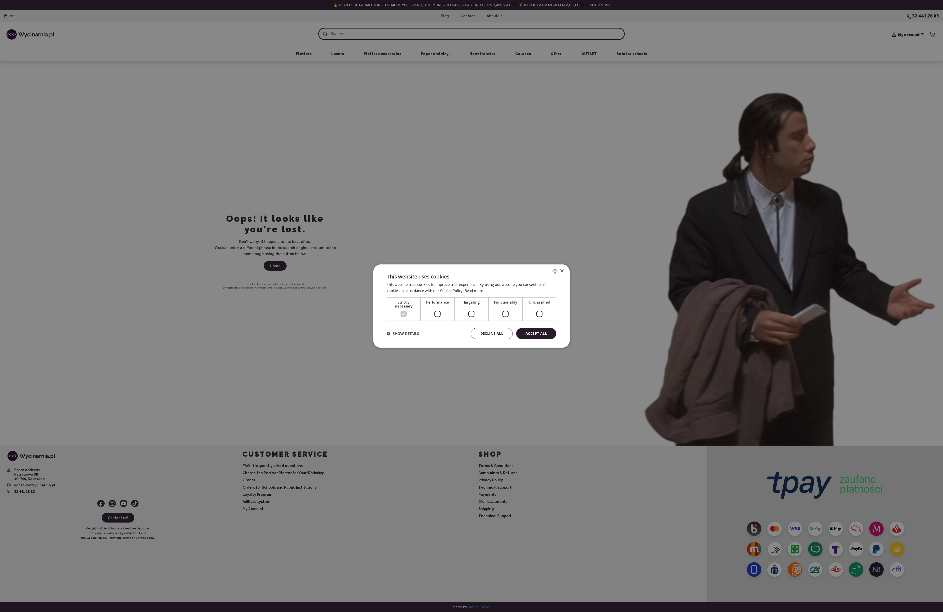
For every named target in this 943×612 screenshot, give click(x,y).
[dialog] (471, 306)
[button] (403, 333)
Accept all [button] (536, 333)
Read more (474, 290)
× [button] (562, 271)
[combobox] (555, 271)
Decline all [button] (491, 333)
